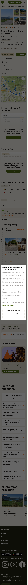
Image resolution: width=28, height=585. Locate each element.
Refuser (13, 317)
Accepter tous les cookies (13, 310)
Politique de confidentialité (8, 305)
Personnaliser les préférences (13, 313)
